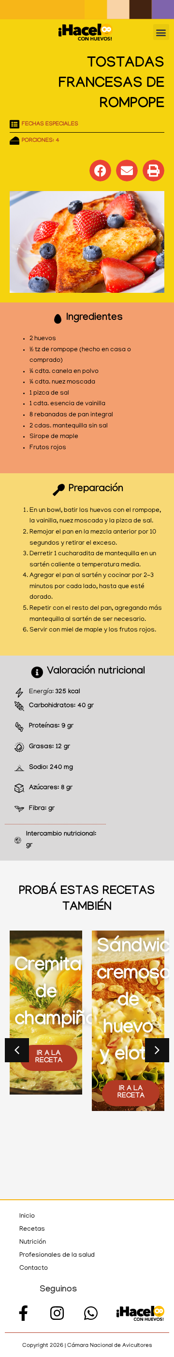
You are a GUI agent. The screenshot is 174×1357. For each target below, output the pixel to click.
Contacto (33, 1268)
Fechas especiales (50, 124)
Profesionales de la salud (57, 1255)
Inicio (27, 1216)
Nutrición (32, 1242)
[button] (161, 32)
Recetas (32, 1229)
